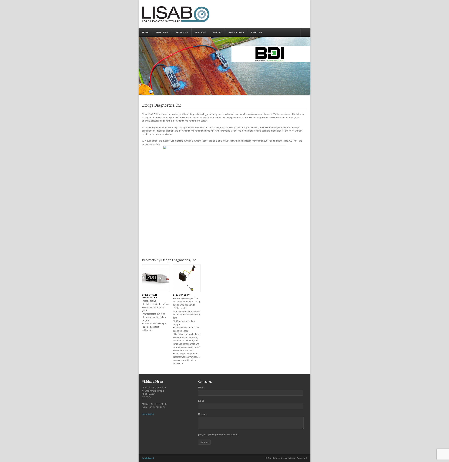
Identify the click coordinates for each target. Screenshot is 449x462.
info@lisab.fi (148, 413)
